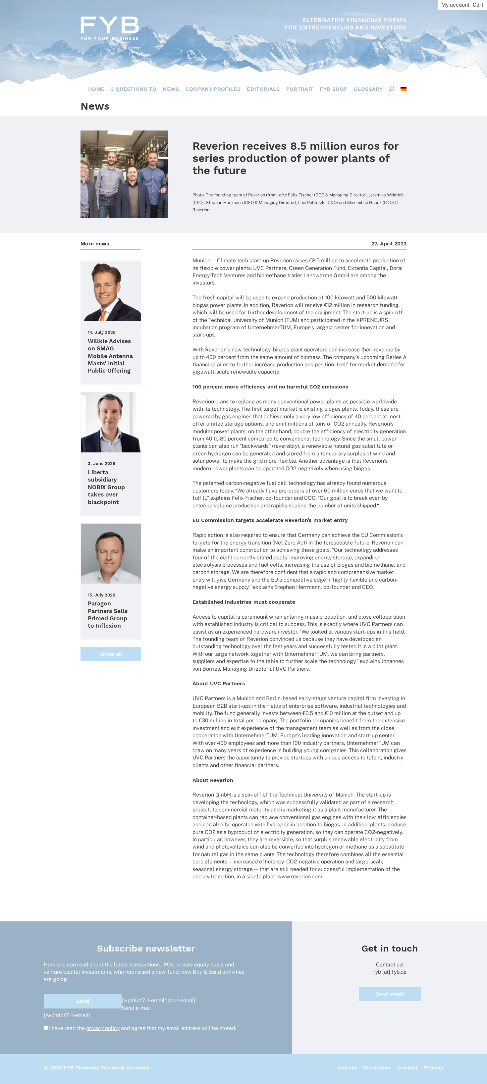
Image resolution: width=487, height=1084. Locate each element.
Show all (111, 654)
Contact (407, 1067)
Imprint (347, 1067)
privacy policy (103, 1028)
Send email (389, 994)
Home (96, 89)
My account (455, 5)
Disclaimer (377, 1067)
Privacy (433, 1067)
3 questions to (133, 89)
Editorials (263, 89)
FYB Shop (333, 89)
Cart (478, 5)
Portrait (300, 89)
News (171, 89)
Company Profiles (213, 89)
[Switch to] (403, 89)
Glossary (368, 89)
